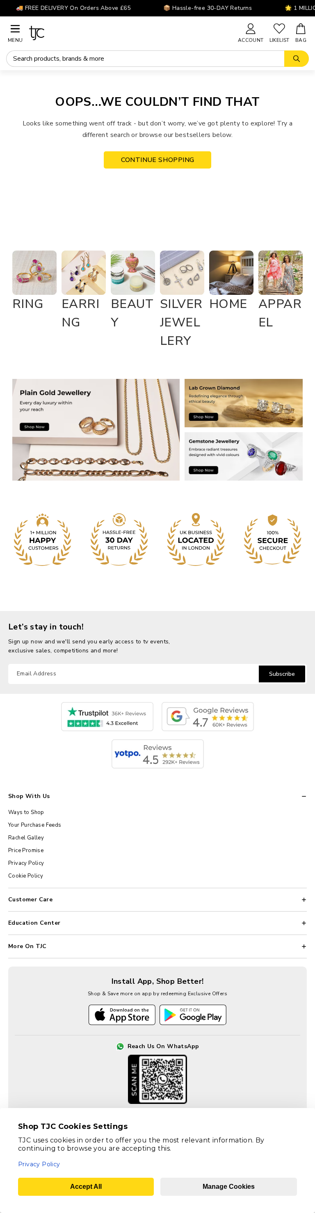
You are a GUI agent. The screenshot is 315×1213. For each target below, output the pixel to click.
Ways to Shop (26, 812)
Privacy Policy (26, 863)
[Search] (296, 58)
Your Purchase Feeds (35, 825)
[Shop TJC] (130, 33)
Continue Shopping (157, 159)
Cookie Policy (25, 876)
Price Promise (25, 850)
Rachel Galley (26, 837)
